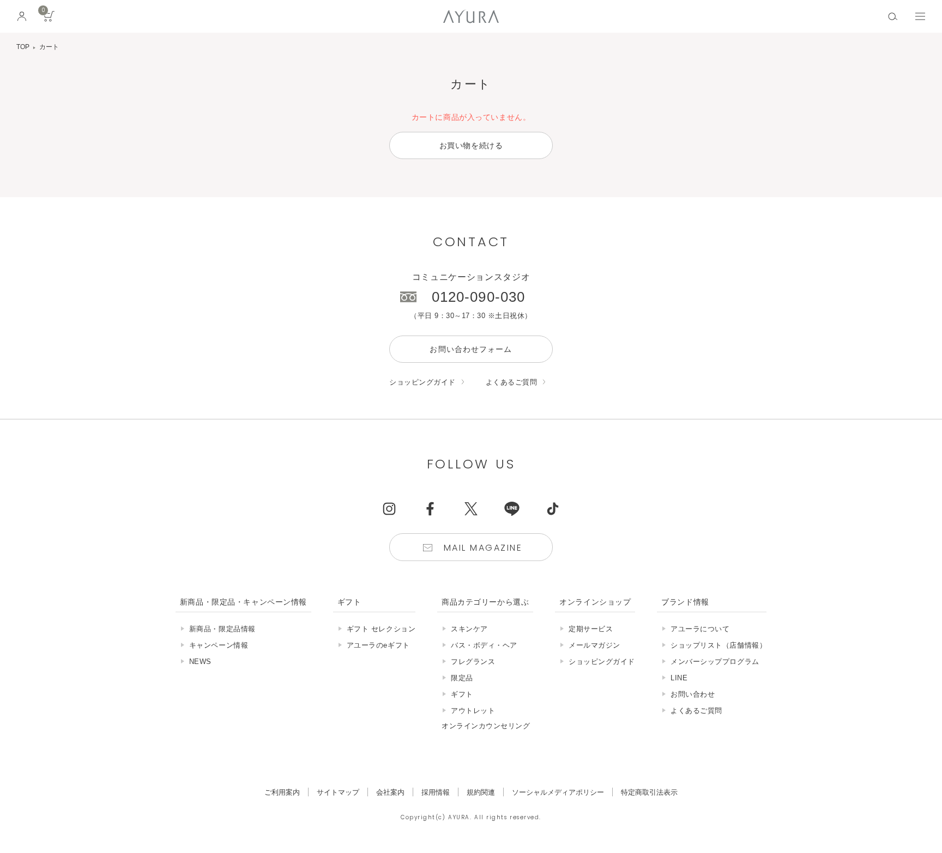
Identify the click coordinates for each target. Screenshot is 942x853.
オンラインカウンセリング (486, 726)
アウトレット (473, 710)
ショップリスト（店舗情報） (718, 645)
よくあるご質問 (512, 382)
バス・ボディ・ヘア (484, 645)
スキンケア (469, 628)
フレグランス (473, 661)
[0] (49, 20)
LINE (679, 677)
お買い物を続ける (471, 145)
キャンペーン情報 (218, 645)
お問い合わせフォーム (471, 349)
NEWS (200, 661)
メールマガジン (594, 645)
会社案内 (390, 792)
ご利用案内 (282, 792)
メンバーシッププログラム (715, 661)
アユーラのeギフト (378, 645)
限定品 (462, 677)
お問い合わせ (693, 694)
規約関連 (481, 792)
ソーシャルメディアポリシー (558, 792)
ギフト (462, 694)
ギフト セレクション (381, 628)
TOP (22, 47)
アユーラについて (700, 628)
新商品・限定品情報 (222, 628)
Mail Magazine (483, 547)
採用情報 (435, 792)
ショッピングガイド (422, 382)
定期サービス (591, 628)
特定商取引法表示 (649, 792)
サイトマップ (338, 792)
